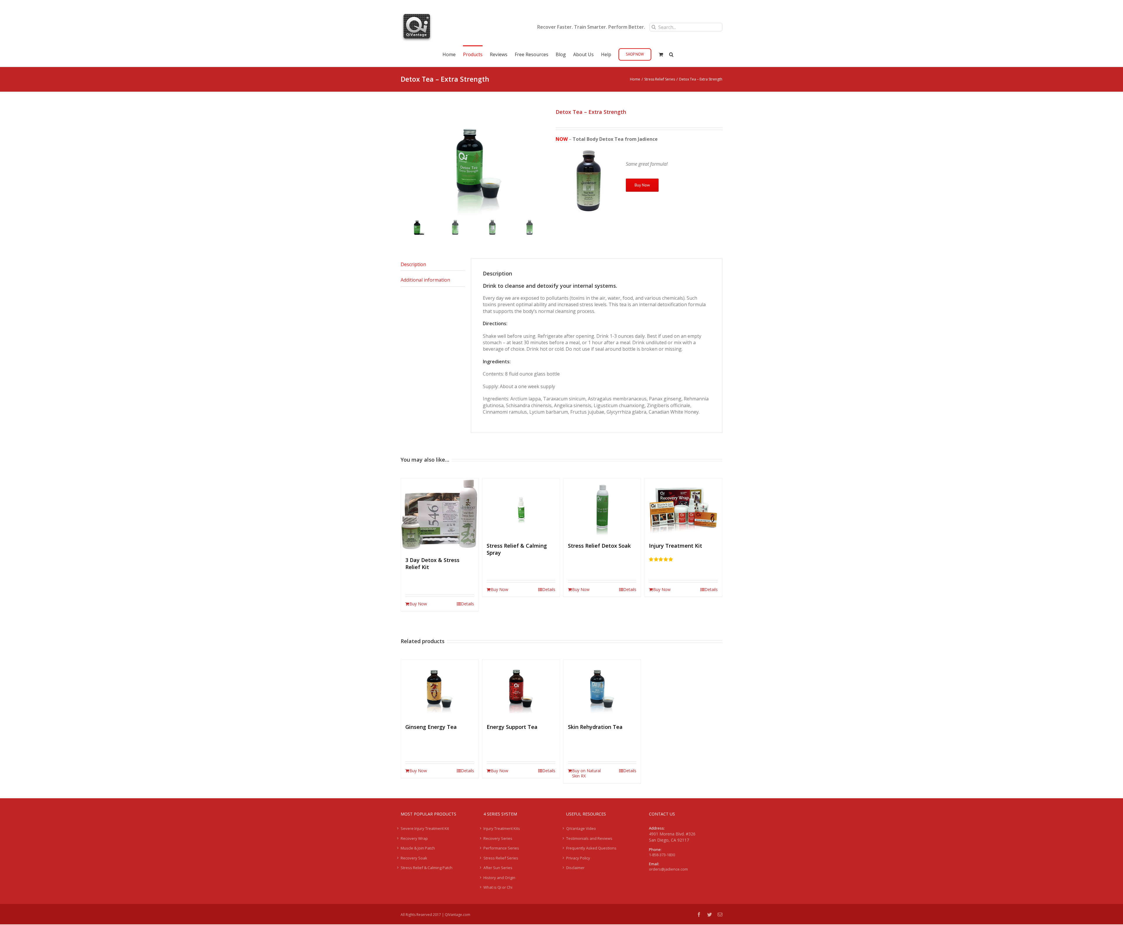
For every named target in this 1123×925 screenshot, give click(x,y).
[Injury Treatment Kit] (683, 507)
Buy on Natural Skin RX (586, 773)
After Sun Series (497, 867)
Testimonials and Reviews (589, 838)
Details (467, 604)
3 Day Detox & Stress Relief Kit (432, 563)
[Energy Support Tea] (521, 689)
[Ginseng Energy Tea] (439, 689)
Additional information (425, 280)
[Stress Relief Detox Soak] (602, 507)
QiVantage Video (581, 828)
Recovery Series (497, 838)
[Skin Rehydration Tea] (602, 689)
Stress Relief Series (500, 858)
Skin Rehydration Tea (595, 726)
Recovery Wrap (414, 838)
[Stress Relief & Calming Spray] (521, 507)
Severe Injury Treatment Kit (425, 828)
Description (413, 264)
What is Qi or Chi (497, 887)
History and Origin (499, 877)
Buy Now (642, 185)
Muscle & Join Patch (418, 848)
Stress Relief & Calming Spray (517, 549)
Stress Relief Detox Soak (599, 545)
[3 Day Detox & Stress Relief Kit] (439, 514)
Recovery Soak (414, 858)
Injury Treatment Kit (675, 545)
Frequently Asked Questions (591, 848)
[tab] (433, 264)
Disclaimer (575, 867)
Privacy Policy (578, 858)
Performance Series (501, 848)
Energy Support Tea (512, 726)
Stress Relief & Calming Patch (426, 867)
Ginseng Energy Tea (431, 726)
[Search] (671, 53)
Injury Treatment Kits (501, 828)
